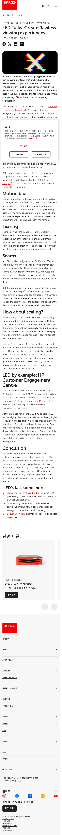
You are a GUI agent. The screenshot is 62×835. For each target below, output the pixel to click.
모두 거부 (19, 154)
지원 (4, 731)
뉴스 (4, 752)
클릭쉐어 (5, 639)
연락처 (5, 759)
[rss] (43, 796)
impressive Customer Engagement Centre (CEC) (27, 401)
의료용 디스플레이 (9, 678)
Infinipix (7, 183)
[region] (29, 141)
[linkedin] (15, 44)
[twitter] (10, 44)
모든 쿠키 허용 (40, 154)
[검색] (49, 5)
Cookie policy (33, 138)
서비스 (5, 716)
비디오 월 (6, 671)
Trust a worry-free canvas (20, 503)
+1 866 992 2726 (11, 781)
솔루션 (5, 724)
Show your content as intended (23, 493)
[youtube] (56, 796)
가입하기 (9, 808)
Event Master (9, 187)
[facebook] (4, 44)
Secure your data (16, 514)
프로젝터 (5, 649)
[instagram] (4, 796)
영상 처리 (6, 699)
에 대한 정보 (7, 770)
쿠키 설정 (23, 146)
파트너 (5, 741)
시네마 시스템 (7, 660)
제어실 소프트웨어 (9, 688)
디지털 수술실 (7, 706)
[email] (22, 44)
